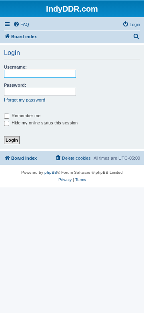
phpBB (50, 172)
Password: (15, 85)
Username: (15, 67)
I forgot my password (24, 100)
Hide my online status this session (44, 122)
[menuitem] (21, 24)
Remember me (25, 115)
